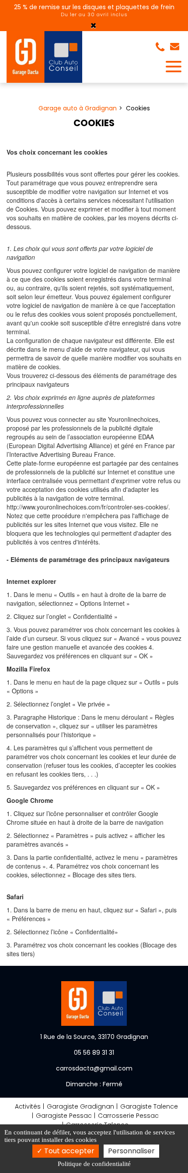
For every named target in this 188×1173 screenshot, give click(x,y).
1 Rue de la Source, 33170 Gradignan (94, 1036)
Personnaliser (131, 1151)
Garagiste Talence (149, 1106)
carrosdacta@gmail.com (175, 47)
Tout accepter (68, 1151)
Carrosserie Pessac (128, 1115)
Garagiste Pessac (64, 1115)
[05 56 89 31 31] (162, 47)
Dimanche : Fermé (94, 1084)
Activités (28, 1106)
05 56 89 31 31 (94, 1052)
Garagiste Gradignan (80, 1106)
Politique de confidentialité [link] (94, 1163)
